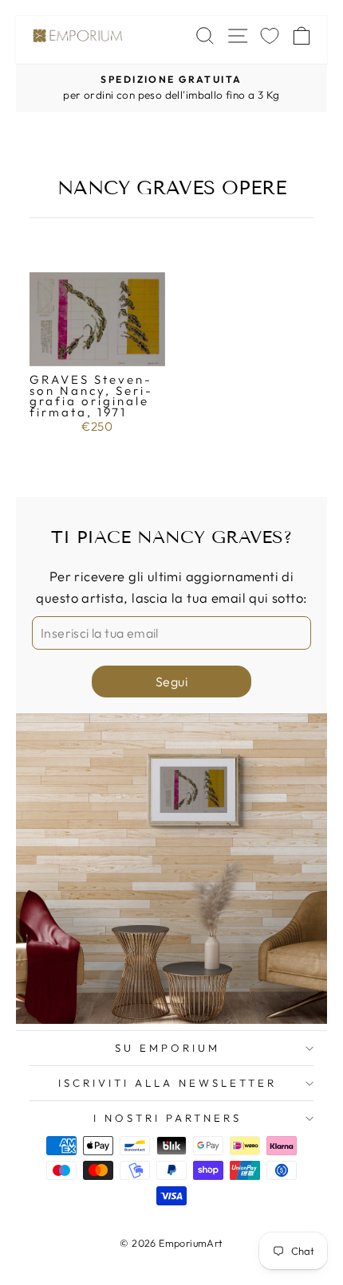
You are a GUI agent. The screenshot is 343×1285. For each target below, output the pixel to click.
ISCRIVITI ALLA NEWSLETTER (167, 1082)
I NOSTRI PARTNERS (167, 1117)
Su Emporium (167, 1047)
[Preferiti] (269, 35)
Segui (171, 681)
